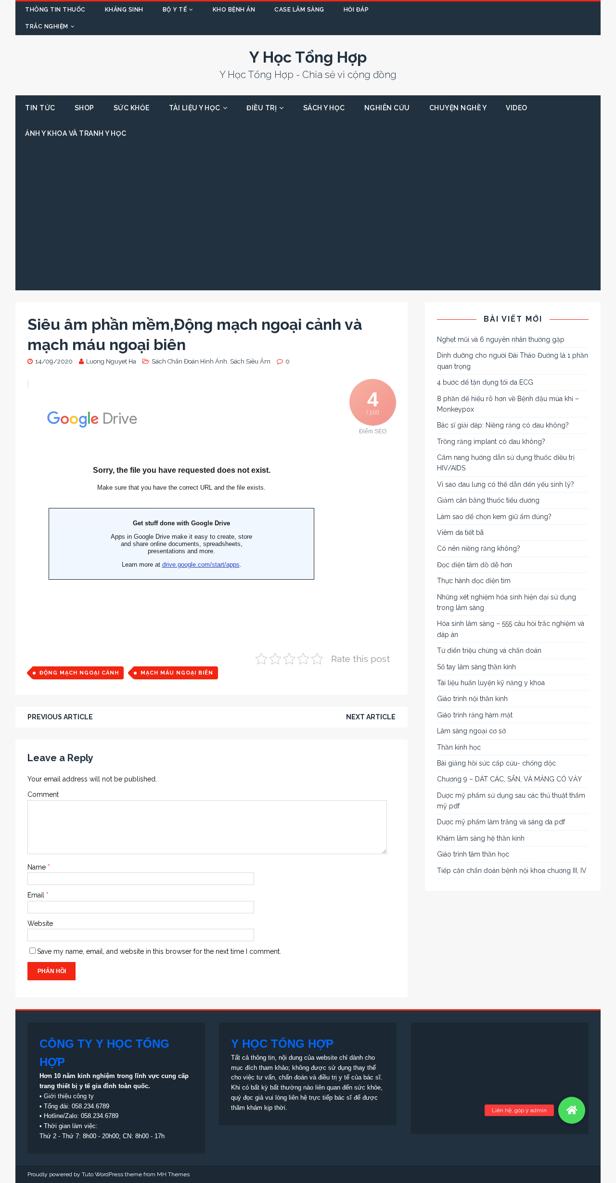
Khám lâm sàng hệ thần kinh (481, 838)
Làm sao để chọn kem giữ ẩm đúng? (494, 516)
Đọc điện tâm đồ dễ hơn (474, 565)
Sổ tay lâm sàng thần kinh (476, 667)
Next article (371, 717)
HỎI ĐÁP (356, 9)
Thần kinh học (459, 747)
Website (40, 923)
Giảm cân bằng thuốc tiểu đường (488, 500)
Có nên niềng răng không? (478, 548)
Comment (43, 794)
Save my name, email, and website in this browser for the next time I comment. (159, 951)
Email (36, 895)
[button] (571, 1110)
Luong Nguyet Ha (111, 361)
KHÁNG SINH (124, 9)
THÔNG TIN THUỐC (55, 9)
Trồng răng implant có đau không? (491, 441)
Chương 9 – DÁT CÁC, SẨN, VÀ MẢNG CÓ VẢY (509, 779)
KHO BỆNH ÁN (234, 9)
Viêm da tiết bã (460, 532)
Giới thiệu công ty (69, 1096)
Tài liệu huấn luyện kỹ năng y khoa (491, 683)
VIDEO (516, 108)
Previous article (60, 717)
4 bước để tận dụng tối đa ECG (485, 382)
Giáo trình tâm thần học (473, 854)
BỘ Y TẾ (175, 9)
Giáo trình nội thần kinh (472, 698)
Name (37, 867)
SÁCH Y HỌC (324, 108)
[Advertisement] (308, 218)
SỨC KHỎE (132, 108)
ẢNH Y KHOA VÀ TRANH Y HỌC (76, 133)
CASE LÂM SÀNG (299, 9)
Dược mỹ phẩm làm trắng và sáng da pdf (501, 822)
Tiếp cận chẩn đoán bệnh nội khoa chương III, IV (512, 870)
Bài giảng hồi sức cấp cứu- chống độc (496, 763)
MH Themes (173, 1174)
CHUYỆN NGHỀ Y (458, 108)
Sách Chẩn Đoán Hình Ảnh (189, 361)
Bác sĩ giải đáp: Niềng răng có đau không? (503, 425)
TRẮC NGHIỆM (46, 26)
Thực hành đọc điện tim (474, 581)
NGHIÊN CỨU (387, 108)
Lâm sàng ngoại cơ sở (471, 731)
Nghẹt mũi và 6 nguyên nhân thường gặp (501, 339)
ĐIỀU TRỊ (261, 108)
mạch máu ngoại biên (177, 673)
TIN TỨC (40, 108)
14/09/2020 (54, 361)
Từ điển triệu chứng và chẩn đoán (489, 650)
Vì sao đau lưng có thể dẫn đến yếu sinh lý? (505, 484)
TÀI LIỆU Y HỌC (194, 108)
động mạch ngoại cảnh (79, 673)
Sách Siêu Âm (250, 361)
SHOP (84, 108)
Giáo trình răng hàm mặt (475, 715)
